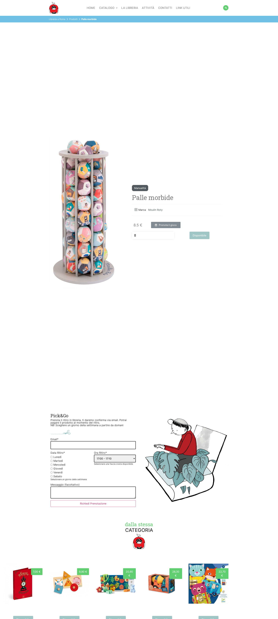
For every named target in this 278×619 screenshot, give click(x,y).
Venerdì (58, 472)
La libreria (129, 8)
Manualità (140, 188)
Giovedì (58, 468)
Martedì (58, 460)
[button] (166, 225)
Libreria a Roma (57, 19)
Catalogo (106, 8)
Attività (148, 8)
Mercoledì (59, 464)
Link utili (183, 8)
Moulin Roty (155, 209)
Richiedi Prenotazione (93, 503)
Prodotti (73, 19)
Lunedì (57, 457)
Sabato (57, 476)
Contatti (165, 8)
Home (91, 8)
